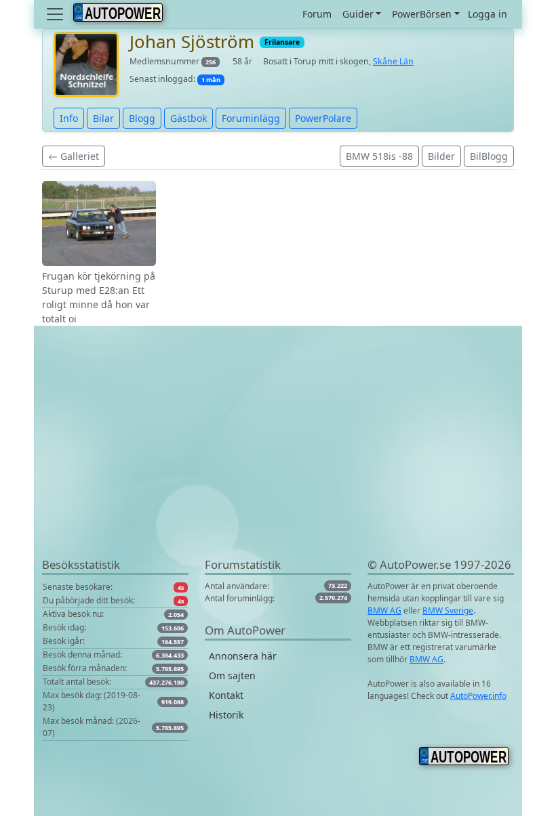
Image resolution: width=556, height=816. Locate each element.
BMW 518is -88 (379, 156)
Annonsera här (243, 655)
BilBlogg (489, 156)
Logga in (487, 13)
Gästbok (188, 118)
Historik (226, 714)
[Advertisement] (278, 461)
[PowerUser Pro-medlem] (86, 63)
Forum (317, 13)
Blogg (142, 118)
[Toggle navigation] (56, 14)
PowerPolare (323, 118)
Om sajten (232, 675)
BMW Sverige (447, 610)
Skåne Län (393, 61)
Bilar (103, 118)
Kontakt (226, 695)
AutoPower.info (478, 696)
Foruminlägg (251, 118)
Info (69, 118)
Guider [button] (358, 13)
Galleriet (78, 156)
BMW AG (384, 610)
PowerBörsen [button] (422, 13)
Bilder (441, 156)
